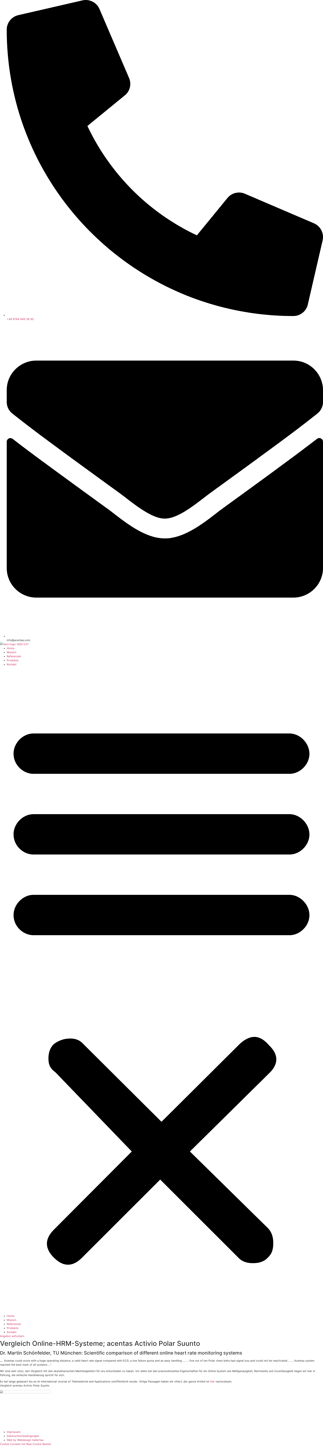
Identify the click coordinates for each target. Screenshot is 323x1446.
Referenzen (14, 656)
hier (212, 1381)
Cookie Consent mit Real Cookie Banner (25, 1444)
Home (10, 648)
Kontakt (11, 664)
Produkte (12, 660)
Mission (11, 652)
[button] (161, 990)
